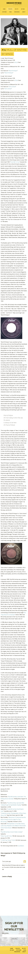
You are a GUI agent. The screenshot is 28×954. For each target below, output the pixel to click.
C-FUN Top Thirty (6, 840)
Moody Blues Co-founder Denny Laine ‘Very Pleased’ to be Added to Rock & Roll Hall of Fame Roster (13, 826)
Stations (4, 11)
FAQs (10, 11)
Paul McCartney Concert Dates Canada (11, 832)
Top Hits (10, 9)
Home (4, 9)
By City (16, 9)
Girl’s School (12, 86)
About (23, 11)
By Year (23, 9)
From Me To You (14, 162)
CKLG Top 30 (4, 836)
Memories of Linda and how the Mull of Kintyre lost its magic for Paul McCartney (13, 819)
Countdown (21, 846)
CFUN (16, 80)
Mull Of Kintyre (13, 70)
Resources (17, 11)
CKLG (16, 62)
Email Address (5, 933)
